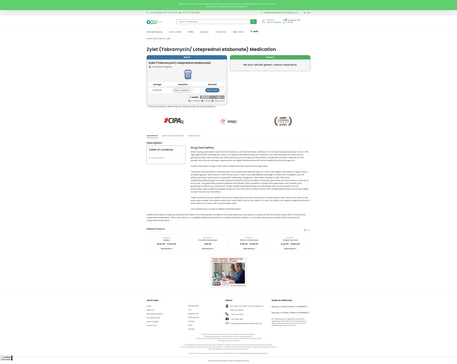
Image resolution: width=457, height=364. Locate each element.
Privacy (191, 321)
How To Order (153, 322)
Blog (190, 325)
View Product (167, 249)
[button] (6, 358)
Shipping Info (193, 306)
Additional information (173, 136)
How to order (175, 32)
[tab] (152, 136)
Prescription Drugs (155, 314)
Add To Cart (212, 90)
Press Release (193, 317)
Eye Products (159, 38)
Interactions (194, 136)
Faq (189, 310)
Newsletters (193, 314)
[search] (253, 21)
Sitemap (191, 329)
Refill (255, 31)
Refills (190, 32)
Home (149, 38)
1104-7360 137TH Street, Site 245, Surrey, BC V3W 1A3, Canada (247, 308)
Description (152, 136)
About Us (204, 32)
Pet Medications (153, 318)
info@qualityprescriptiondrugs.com (281, 12)
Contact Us (221, 32)
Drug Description (156, 157)
